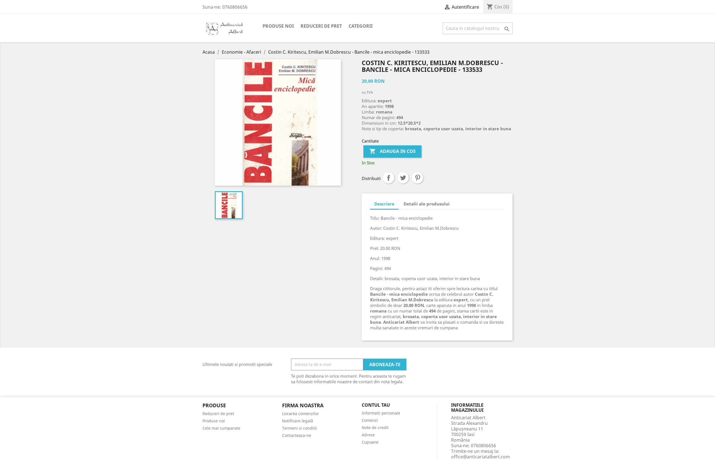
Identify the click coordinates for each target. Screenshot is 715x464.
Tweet (403, 177)
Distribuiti (388, 177)
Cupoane (370, 442)
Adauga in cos (392, 151)
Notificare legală (297, 420)
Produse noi (278, 26)
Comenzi (370, 420)
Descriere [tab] (384, 204)
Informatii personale (381, 413)
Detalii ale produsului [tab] (427, 204)
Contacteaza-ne (296, 435)
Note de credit (375, 427)
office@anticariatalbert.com (480, 457)
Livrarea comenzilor (300, 413)
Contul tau (376, 405)
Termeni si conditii (299, 428)
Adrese (368, 434)
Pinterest (417, 177)
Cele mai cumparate (221, 428)
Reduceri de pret (321, 26)
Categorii (361, 26)
